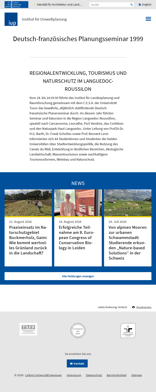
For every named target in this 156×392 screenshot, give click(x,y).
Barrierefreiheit (117, 375)
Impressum (74, 375)
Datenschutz (94, 375)
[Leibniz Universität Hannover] (16, 4)
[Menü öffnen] (148, 20)
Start (131, 4)
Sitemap (136, 375)
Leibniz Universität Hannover (43, 375)
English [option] (146, 4)
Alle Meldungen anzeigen (78, 276)
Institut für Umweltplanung (44, 19)
